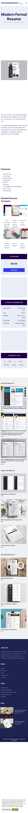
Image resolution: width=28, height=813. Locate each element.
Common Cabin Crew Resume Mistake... (21, 710)
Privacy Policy (5, 675)
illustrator (6, 364)
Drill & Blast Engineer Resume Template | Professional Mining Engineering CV (12, 433)
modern (14, 364)
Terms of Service (6, 694)
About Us (3, 670)
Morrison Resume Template (9, 604)
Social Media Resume (7, 578)
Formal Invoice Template (8, 545)
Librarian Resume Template (7, 245)
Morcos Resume (14, 244)
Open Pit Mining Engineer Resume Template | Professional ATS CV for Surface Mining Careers (14, 461)
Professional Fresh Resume (9, 629)
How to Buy (4, 687)
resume (21, 364)
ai (4, 361)
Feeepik (5, 132)
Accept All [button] (15, 809)
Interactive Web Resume (22, 222)
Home (4, 22)
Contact (3, 677)
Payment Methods (6, 690)
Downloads (9, 22)
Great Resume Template (22, 245)
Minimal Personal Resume (8, 494)
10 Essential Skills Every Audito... (20, 722)
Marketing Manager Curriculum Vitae (11, 520)
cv (15, 361)
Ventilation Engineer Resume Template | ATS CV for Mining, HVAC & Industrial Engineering (14, 407)
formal (20, 361)
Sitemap (3, 697)
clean (9, 361)
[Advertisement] (14, 44)
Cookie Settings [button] (6, 809)
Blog (2, 673)
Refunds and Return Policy (8, 692)
